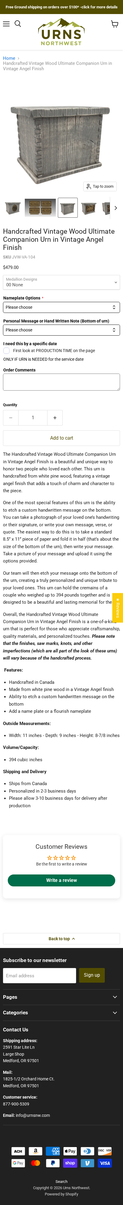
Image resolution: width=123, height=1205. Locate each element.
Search (61, 1181)
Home (9, 58)
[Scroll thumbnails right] (114, 208)
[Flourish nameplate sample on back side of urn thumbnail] (88, 207)
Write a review (61, 880)
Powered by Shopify (61, 1194)
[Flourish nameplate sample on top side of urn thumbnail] (109, 207)
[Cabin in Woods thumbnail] (12, 207)
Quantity (10, 405)
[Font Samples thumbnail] (40, 207)
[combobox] (61, 307)
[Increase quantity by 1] (55, 418)
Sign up (92, 975)
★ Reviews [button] (118, 608)
